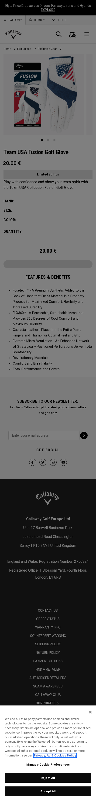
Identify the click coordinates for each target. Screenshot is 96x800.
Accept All (48, 791)
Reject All (48, 778)
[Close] (90, 712)
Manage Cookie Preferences (48, 764)
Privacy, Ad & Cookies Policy (55, 755)
